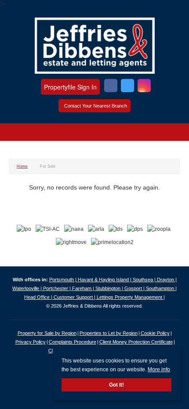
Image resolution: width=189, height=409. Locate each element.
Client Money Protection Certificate (136, 341)
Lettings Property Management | (131, 297)
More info (159, 369)
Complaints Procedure (72, 341)
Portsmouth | (63, 279)
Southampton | (161, 288)
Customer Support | (75, 297)
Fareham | (83, 288)
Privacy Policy (30, 341)
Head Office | (39, 297)
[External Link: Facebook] (110, 87)
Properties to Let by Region (109, 333)
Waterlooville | (27, 288)
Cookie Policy (155, 333)
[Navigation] (16, 133)
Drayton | (167, 279)
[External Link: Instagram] (144, 87)
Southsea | (145, 279)
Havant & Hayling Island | (105, 279)
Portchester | (57, 288)
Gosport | (135, 288)
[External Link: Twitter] (127, 87)
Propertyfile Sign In (70, 87)
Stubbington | (109, 288)
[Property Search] (173, 133)
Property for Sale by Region (47, 333)
